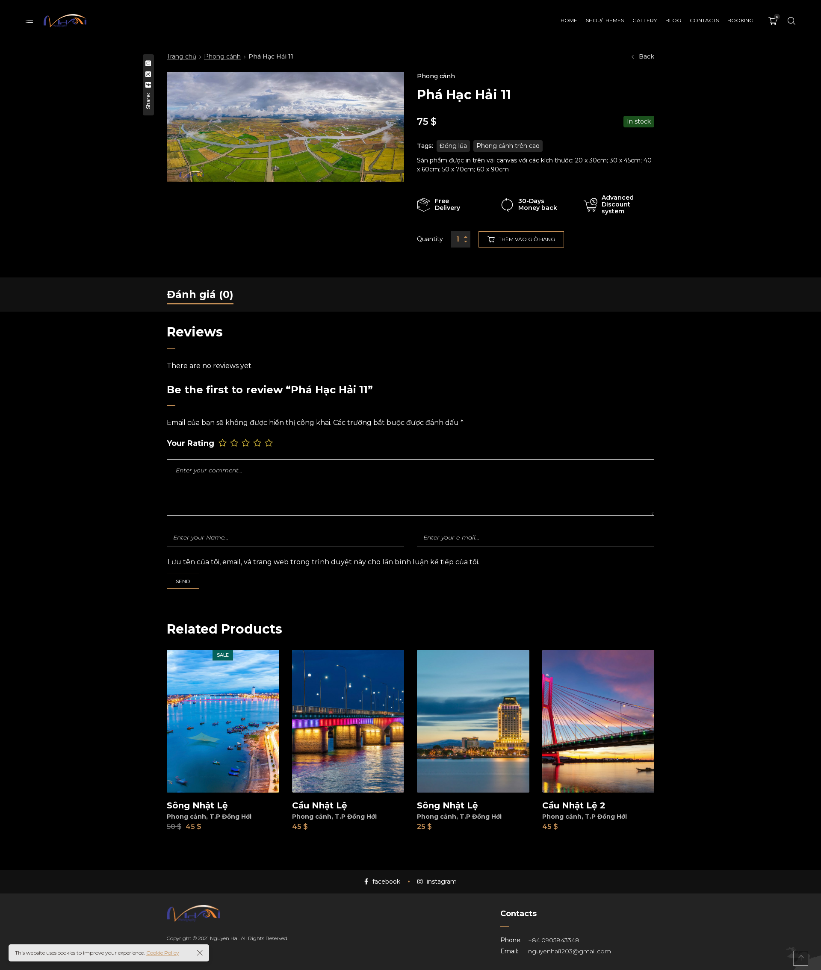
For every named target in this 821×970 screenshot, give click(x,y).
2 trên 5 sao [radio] (235, 443)
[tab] (200, 294)
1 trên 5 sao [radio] (223, 443)
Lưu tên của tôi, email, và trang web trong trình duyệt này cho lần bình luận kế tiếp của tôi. (323, 562)
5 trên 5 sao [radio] (270, 443)
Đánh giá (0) (200, 294)
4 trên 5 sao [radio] (258, 443)
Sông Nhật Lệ (197, 805)
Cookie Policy (162, 952)
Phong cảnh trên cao (508, 146)
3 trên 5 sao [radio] (246, 443)
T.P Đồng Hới (230, 816)
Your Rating (190, 443)
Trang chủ (181, 56)
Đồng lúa (453, 146)
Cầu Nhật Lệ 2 (573, 805)
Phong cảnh (222, 56)
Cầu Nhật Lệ (319, 805)
